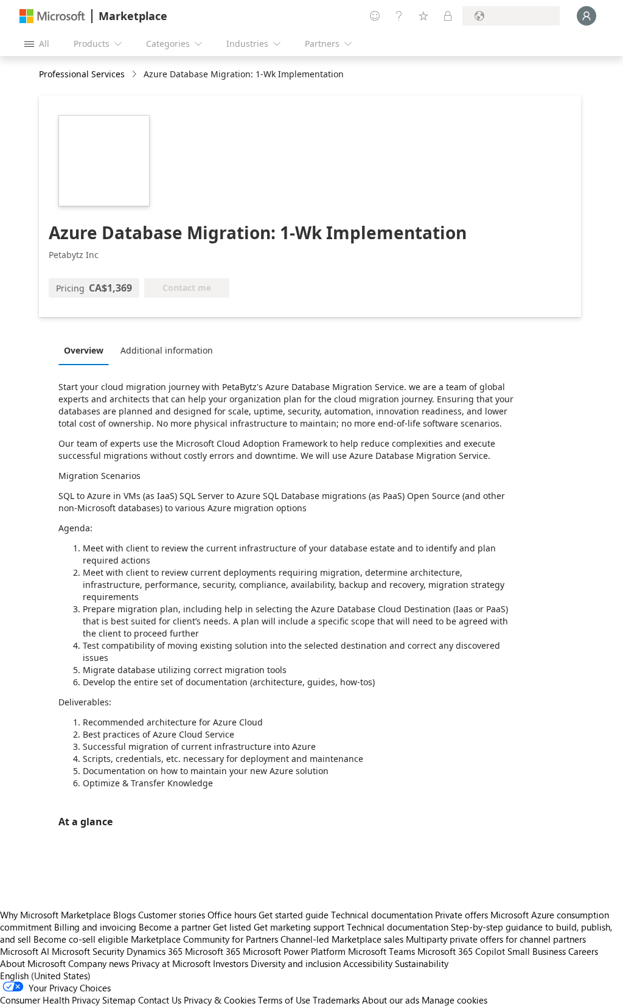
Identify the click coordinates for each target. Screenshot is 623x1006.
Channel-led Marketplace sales (341, 939)
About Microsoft (33, 963)
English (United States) (45, 975)
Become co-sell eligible (80, 939)
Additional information (166, 350)
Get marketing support (299, 927)
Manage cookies (454, 1000)
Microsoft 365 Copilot (461, 951)
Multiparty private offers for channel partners (496, 939)
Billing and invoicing (95, 927)
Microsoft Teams (381, 951)
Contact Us (159, 1000)
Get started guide (294, 915)
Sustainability (421, 963)
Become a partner (175, 927)
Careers (583, 951)
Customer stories (171, 915)
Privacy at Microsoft (171, 963)
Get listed (232, 927)
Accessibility (367, 963)
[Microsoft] (52, 16)
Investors (230, 963)
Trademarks (336, 1000)
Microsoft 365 (212, 951)
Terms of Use (284, 1000)
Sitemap (119, 1000)
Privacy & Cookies (220, 1000)
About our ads (390, 1000)
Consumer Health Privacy (50, 1000)
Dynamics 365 (155, 951)
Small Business (536, 951)
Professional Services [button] (82, 74)
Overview (83, 350)
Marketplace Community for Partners (204, 939)
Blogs (124, 915)
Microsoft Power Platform (294, 951)
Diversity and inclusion (296, 963)
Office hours (231, 915)
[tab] (86, 350)
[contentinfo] (135, 74)
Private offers (461, 915)
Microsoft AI (24, 951)
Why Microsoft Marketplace (55, 915)
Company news (98, 963)
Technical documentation (382, 915)
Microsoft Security (88, 951)
